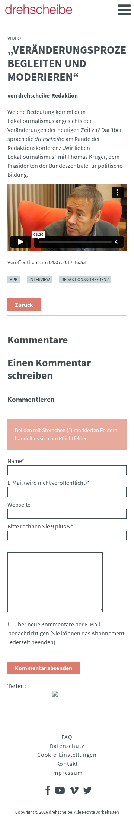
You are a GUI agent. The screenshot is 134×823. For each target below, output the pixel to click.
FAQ (66, 736)
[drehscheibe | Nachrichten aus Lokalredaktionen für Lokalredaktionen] (38, 9)
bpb (13, 279)
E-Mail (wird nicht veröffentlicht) (48, 482)
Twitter (28, 697)
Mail (43, 697)
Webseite (19, 504)
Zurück (24, 304)
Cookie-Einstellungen (67, 754)
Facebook (13, 697)
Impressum (66, 772)
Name (15, 461)
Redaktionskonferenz (85, 279)
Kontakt (67, 763)
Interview (39, 279)
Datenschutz (67, 745)
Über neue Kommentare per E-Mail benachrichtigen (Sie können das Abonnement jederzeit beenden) (66, 633)
